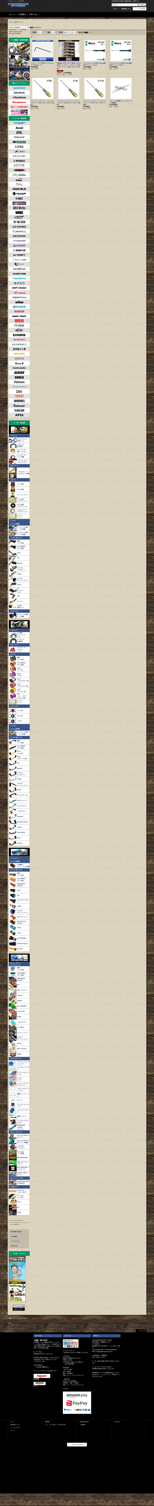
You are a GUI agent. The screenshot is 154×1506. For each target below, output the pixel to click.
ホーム (12, 1421)
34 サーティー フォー (20, 590)
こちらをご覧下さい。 (43, 1367)
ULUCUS (20, 949)
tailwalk (19, 843)
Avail (18, 553)
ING (18, 596)
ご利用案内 (14, 1236)
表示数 (34, 32)
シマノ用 (20, 710)
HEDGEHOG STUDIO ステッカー (21, 1127)
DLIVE (19, 585)
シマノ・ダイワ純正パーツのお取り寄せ (55, 1424)
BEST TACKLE (22, 1049)
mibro (19, 933)
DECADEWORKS (22, 1157)
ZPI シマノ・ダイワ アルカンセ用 (22, 696)
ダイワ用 (20, 716)
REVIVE (19, 563)
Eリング (19, 1100)
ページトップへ (142, 1330)
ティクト (20, 601)
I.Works (19, 995)
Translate (23, 29)
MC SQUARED (21, 938)
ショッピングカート (15, 1427)
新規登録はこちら (126, 8)
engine (19, 827)
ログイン (115, 8)
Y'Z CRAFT (20, 1027)
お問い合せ (14, 1246)
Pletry (19, 927)
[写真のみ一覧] (86, 32)
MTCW (19, 1043)
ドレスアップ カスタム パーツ (21, 649)
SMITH (19, 1054)
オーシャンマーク (22, 495)
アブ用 (19, 721)
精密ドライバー (22, 1116)
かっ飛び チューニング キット (21, 635)
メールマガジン (15, 1241)
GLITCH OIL (21, 1011)
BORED (19, 1001)
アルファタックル (22, 795)
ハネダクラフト (22, 811)
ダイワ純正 (20, 489)
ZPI (18, 558)
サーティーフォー (22, 1033)
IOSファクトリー (22, 800)
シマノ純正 (20, 484)
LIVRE (19, 574)
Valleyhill (20, 816)
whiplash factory (22, 822)
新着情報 (47, 1421)
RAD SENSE (21, 832)
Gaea (18, 838)
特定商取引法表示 (16, 1231)
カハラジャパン (22, 806)
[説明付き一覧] (91, 32)
